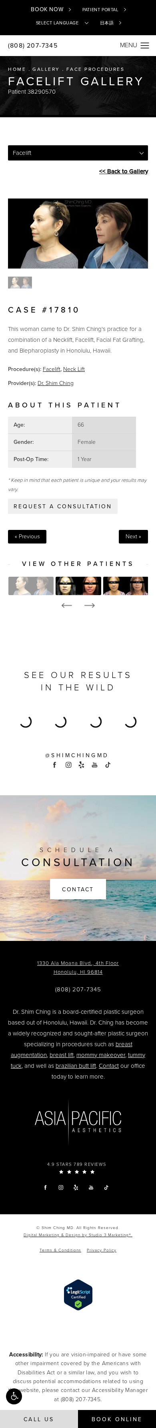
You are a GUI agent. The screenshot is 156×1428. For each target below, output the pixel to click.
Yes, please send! (78, 851)
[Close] (133, 561)
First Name (32, 752)
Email (25, 713)
